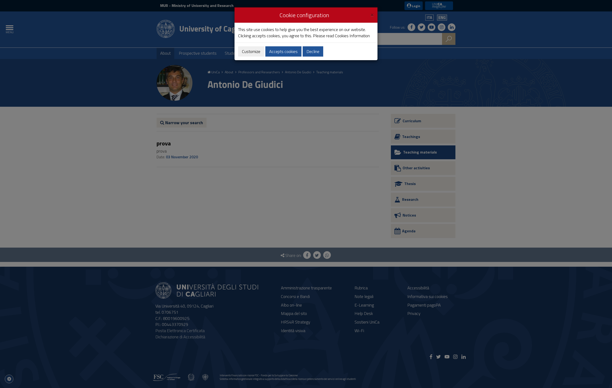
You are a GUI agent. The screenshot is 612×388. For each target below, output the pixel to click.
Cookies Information (352, 35)
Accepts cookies (283, 51)
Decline (312, 51)
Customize (251, 51)
